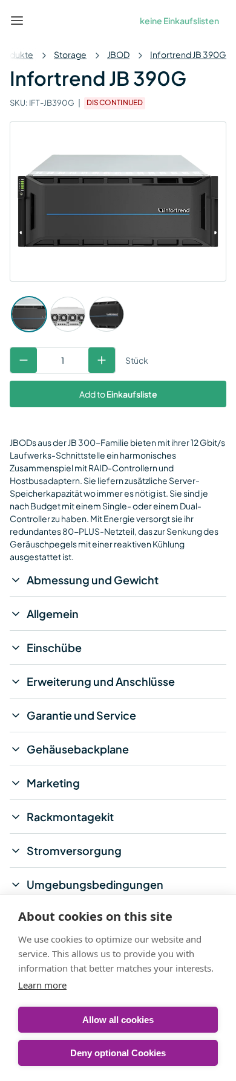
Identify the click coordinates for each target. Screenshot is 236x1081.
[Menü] (16, 20)
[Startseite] (44, 20)
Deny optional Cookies (118, 1053)
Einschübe (54, 647)
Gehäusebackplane (78, 749)
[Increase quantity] (101, 360)
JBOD (118, 54)
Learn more (42, 985)
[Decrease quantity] (23, 360)
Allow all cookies (118, 1020)
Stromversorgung (74, 850)
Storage (70, 54)
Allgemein (53, 614)
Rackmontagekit (70, 817)
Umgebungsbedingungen (95, 884)
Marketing (53, 783)
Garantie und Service (81, 715)
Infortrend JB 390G (188, 54)
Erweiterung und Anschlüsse (101, 681)
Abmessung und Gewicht (93, 580)
